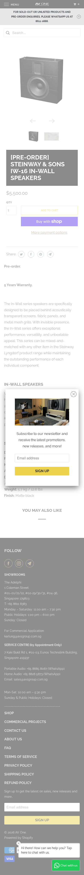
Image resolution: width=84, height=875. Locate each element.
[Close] (73, 394)
